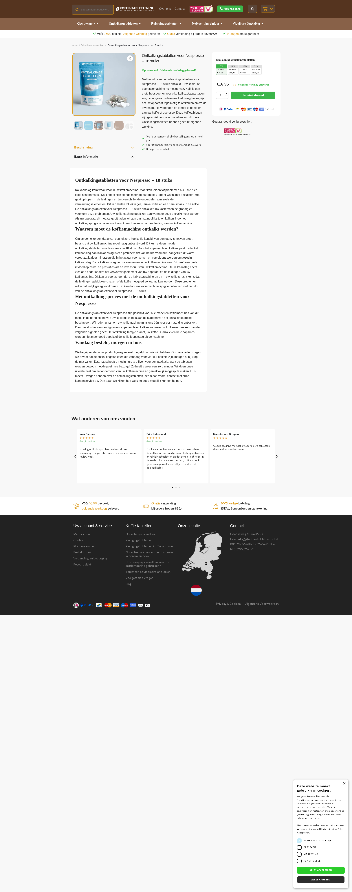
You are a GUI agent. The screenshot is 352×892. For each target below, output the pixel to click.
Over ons (165, 8)
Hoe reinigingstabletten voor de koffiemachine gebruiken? (147, 564)
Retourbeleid (82, 564)
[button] (130, 58)
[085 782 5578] (221, 8)
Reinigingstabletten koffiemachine (149, 546)
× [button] (344, 783)
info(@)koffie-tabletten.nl (255, 539)
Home (74, 45)
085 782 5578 (232, 8)
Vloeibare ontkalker (92, 45)
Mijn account (82, 534)
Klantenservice (83, 546)
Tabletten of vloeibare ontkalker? (148, 572)
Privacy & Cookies (228, 603)
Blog (128, 584)
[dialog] (320, 833)
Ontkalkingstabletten (140, 534)
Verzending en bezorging (90, 558)
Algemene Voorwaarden (262, 603)
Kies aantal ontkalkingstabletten (235, 59)
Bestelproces (82, 552)
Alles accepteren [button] (320, 870)
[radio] (221, 71)
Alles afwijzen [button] (320, 879)
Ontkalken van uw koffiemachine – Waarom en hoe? (149, 554)
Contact (180, 8)
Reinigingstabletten (139, 540)
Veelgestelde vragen (139, 578)
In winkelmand (253, 95)
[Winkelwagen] (268, 8)
